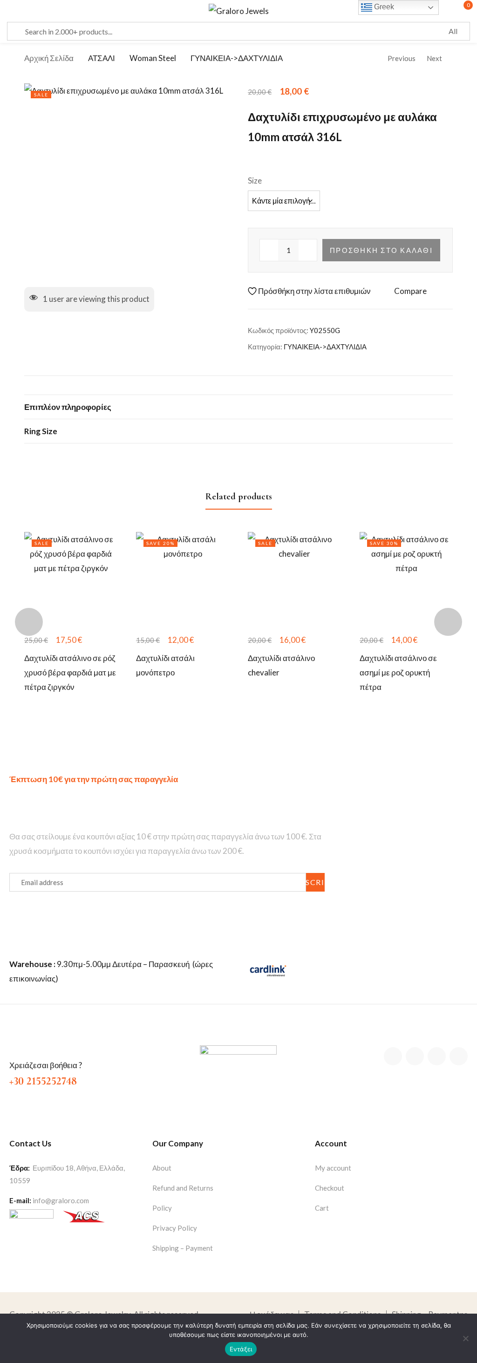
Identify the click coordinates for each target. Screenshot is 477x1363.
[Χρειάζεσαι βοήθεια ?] (15, 1049)
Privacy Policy (174, 1228)
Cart (322, 1208)
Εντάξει (241, 1349)
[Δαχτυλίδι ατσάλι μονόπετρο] (182, 578)
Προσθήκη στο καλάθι (381, 250)
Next (434, 58)
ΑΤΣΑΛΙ (101, 58)
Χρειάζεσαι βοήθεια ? (45, 1065)
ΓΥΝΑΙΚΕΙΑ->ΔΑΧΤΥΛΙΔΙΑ (237, 58)
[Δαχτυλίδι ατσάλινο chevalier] (294, 578)
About (161, 1168)
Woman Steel (152, 58)
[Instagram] (437, 1056)
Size (255, 180)
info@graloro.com (61, 1200)
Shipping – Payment (182, 1248)
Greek (383, 7)
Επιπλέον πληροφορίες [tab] (67, 407)
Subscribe (315, 882)
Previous (402, 58)
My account (333, 1168)
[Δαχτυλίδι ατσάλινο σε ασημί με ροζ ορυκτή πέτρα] (406, 578)
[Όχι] (465, 1338)
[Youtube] (459, 1056)
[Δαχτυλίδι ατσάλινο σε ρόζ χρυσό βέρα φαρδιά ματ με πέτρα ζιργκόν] (70, 578)
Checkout (329, 1188)
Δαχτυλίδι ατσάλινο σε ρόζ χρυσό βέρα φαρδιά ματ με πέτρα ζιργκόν (70, 672)
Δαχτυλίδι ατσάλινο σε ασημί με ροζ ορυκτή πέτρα (398, 672)
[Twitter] (415, 1056)
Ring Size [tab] (40, 431)
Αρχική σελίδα (49, 58)
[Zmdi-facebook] (393, 1056)
